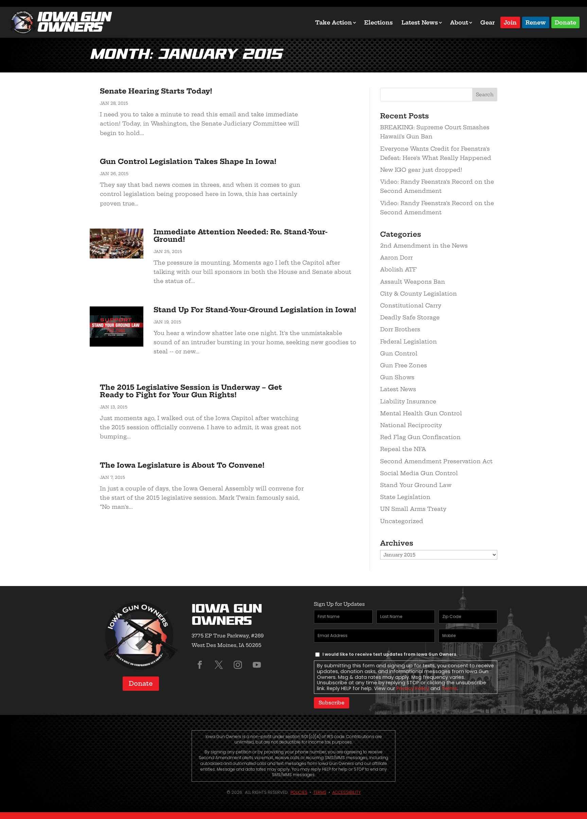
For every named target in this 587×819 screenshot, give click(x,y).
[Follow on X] (219, 665)
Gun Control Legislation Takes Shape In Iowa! (188, 161)
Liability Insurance (408, 401)
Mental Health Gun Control (421, 413)
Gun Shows (397, 377)
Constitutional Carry (410, 305)
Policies (298, 792)
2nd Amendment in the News (424, 245)
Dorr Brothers (400, 329)
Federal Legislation (408, 341)
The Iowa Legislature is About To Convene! (182, 465)
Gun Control (398, 353)
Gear (487, 22)
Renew (536, 22)
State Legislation (405, 497)
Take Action (333, 22)
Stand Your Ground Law (415, 485)
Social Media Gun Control (419, 473)
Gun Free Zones (403, 365)
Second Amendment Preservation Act (436, 461)
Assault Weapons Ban (412, 281)
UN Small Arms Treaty (413, 508)
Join (510, 22)
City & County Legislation (418, 293)
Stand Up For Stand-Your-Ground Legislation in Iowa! (255, 309)
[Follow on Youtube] (257, 665)
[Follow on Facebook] (200, 665)
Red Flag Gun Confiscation (420, 437)
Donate (565, 22)
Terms (449, 688)
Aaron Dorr (396, 257)
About (459, 22)
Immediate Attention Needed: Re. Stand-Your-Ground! (240, 236)
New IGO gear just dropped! (421, 169)
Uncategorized (401, 521)
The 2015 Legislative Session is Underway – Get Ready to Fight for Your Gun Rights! (191, 391)
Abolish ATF (398, 269)
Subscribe (331, 703)
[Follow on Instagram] (238, 665)
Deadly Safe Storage (410, 317)
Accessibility (346, 792)
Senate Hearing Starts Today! (156, 91)
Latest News (420, 22)
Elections (378, 22)
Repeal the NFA (403, 449)
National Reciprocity (411, 425)
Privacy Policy (412, 688)
